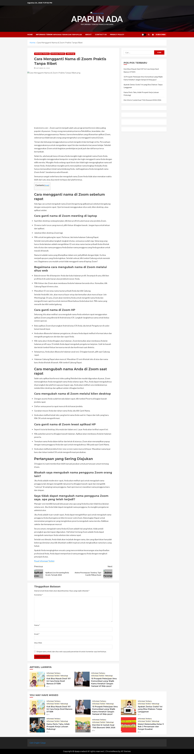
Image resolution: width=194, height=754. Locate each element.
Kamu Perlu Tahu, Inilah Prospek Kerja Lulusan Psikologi (58, 726)
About (88, 35)
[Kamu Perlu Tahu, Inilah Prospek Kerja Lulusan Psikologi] (37, 724)
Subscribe (160, 35)
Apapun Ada (97, 19)
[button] (148, 34)
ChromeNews (112, 751)
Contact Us (101, 35)
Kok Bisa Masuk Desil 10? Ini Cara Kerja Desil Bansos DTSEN (59, 681)
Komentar (38, 595)
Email (37, 634)
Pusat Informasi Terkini (44, 561)
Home (30, 35)
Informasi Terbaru (42, 53)
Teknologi (70, 53)
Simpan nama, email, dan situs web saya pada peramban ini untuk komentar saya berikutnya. (71, 651)
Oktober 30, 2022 (43, 68)
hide (46, 185)
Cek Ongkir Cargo (38, 743)
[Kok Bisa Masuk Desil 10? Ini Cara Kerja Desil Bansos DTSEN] (37, 679)
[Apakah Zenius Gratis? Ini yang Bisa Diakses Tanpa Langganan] (128, 707)
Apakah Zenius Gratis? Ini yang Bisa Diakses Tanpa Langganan (150, 709)
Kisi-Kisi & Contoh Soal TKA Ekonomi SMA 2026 (142, 100)
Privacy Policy (117, 35)
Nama (37, 625)
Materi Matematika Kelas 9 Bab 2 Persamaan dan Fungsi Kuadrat (151, 726)
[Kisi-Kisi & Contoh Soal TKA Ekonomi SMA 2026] (83, 724)
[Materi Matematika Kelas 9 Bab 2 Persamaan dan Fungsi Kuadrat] (128, 724)
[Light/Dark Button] (144, 35)
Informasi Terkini (59, 35)
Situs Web (38, 643)
